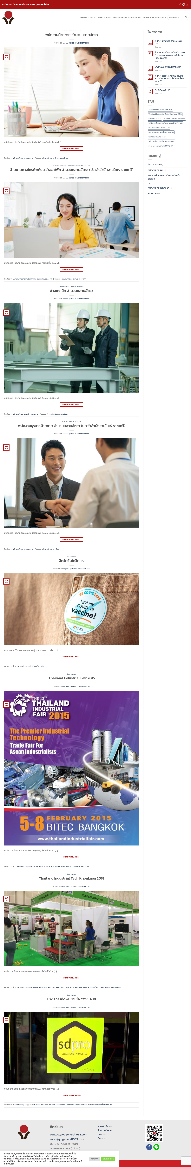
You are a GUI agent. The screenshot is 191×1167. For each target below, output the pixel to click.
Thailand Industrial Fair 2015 (72, 678)
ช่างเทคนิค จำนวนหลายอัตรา (71, 290)
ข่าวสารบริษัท (71, 557)
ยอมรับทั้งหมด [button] (108, 1159)
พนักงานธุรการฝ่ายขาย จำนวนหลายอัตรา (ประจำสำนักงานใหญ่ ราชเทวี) (71, 425)
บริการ (100, 17)
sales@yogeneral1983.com (67, 1139)
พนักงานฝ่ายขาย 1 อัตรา (51, 549)
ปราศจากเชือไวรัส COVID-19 (110, 987)
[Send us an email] (187, 4)
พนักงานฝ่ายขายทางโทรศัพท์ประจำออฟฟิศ (68, 166)
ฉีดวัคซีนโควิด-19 (71, 560)
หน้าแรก (83, 17)
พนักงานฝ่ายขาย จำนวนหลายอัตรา (71, 34)
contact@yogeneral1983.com (68, 1134)
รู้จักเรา (107, 17)
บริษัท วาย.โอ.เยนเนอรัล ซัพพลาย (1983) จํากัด (72, 866)
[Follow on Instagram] (183, 4)
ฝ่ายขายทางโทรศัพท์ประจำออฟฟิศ (73, 279)
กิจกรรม (102, 1138)
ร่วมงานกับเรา (134, 17)
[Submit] (186, 18)
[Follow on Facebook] (180, 4)
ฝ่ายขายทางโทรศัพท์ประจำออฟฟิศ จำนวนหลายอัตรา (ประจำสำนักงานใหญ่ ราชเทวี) (72, 169)
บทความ (102, 1134)
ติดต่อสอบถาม (120, 17)
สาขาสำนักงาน (105, 1126)
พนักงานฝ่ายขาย (68, 31)
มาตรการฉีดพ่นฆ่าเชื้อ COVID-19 (71, 999)
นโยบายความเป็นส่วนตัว (154, 17)
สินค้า (90, 17)
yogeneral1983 (83, 43)
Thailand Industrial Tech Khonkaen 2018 (71, 878)
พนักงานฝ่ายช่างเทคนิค (68, 287)
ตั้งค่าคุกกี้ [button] (94, 1159)
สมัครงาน (78, 31)
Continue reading (72, 148)
